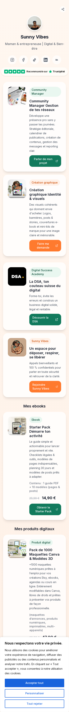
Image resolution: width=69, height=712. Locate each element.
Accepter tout (34, 682)
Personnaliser (34, 693)
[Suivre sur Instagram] (12, 59)
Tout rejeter (34, 703)
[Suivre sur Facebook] (23, 59)
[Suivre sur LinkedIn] (45, 59)
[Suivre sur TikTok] (34, 59)
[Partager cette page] (63, 9)
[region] (34, 674)
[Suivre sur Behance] (56, 59)
